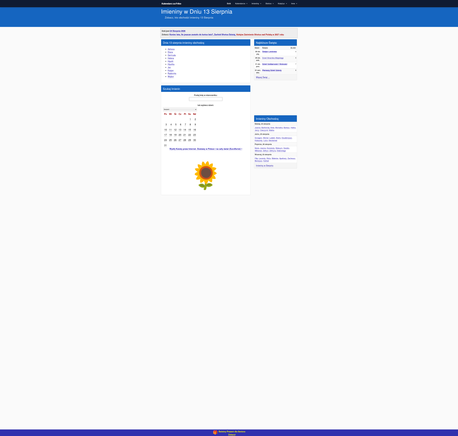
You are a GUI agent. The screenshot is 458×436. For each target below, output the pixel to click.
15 (189, 129)
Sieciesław (273, 140)
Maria (257, 148)
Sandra (286, 148)
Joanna (257, 127)
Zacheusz (291, 158)
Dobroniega (281, 150)
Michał (265, 138)
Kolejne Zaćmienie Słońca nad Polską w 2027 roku (260, 34)
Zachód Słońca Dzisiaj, (225, 34)
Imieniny (256, 3)
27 (180, 139)
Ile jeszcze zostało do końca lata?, (197, 34)
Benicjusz (258, 161)
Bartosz (287, 127)
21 (184, 134)
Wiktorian (258, 150)
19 (175, 134)
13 (180, 129)
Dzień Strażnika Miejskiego (273, 58)
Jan (169, 67)
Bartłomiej (265, 127)
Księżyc (281, 3)
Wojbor (171, 76)
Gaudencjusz (287, 138)
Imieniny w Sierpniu (264, 165)
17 (165, 134)
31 (165, 145)
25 (170, 139)
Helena (171, 58)
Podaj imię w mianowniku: (205, 95)
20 (180, 134)
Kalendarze (240, 3)
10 (165, 129)
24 (165, 139)
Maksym (279, 148)
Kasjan (171, 70)
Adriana (171, 49)
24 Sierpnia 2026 (177, 30)
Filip (256, 158)
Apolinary (283, 158)
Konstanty (271, 148)
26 (175, 139)
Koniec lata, (175, 34)
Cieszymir (264, 130)
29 (189, 139)
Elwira (278, 138)
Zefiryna (272, 150)
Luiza (265, 140)
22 (189, 134)
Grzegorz (258, 138)
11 (170, 129)
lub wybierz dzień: (206, 105)
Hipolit (170, 61)
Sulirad (266, 161)
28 (184, 139)
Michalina (279, 127)
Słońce (268, 3)
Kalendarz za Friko (171, 3)
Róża (269, 158)
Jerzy (257, 130)
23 (194, 134)
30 (194, 139)
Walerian (275, 158)
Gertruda (172, 55)
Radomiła (172, 73)
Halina (293, 127)
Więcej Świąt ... (263, 77)
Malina (271, 130)
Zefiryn (265, 150)
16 (194, 129)
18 (170, 134)
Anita (272, 127)
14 (184, 129)
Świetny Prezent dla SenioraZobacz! (232, 433)
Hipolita (171, 64)
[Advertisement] (276, 97)
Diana (170, 52)
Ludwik (272, 138)
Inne (293, 3)
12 (175, 129)
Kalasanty (259, 140)
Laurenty (262, 158)
